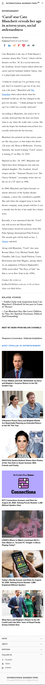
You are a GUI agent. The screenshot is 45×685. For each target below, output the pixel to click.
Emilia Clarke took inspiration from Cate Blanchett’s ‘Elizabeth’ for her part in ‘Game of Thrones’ (22, 304)
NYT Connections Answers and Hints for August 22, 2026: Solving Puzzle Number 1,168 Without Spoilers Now (22, 502)
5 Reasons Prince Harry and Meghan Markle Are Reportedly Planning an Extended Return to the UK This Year (21, 423)
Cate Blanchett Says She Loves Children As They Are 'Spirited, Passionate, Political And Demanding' (22, 314)
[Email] (28, 45)
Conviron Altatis (11, 37)
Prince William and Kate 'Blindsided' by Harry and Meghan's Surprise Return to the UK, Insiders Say (22, 383)
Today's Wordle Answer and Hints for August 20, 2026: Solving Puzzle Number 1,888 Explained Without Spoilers (21, 582)
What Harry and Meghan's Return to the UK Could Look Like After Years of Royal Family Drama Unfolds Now (21, 622)
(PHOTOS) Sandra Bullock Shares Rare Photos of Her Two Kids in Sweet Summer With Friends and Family (22, 462)
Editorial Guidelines (33, 338)
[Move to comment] (33, 45)
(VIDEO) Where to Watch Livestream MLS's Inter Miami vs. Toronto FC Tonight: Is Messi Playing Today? (21, 542)
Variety (5, 241)
